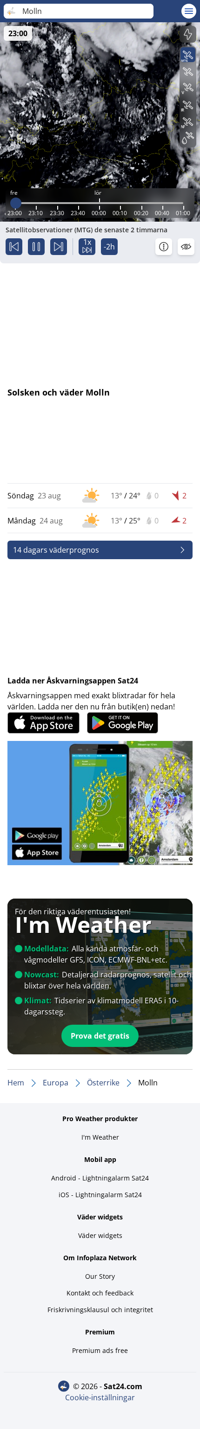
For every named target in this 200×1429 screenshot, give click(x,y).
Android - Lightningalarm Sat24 (100, 1178)
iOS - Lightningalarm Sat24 (100, 1194)
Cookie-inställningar (100, 1397)
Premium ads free (100, 1350)
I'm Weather (100, 1137)
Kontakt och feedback (100, 1293)
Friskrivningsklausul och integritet (100, 1309)
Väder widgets (100, 1235)
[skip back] (14, 246)
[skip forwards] (58, 246)
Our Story (100, 1276)
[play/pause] (36, 246)
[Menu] (188, 11)
